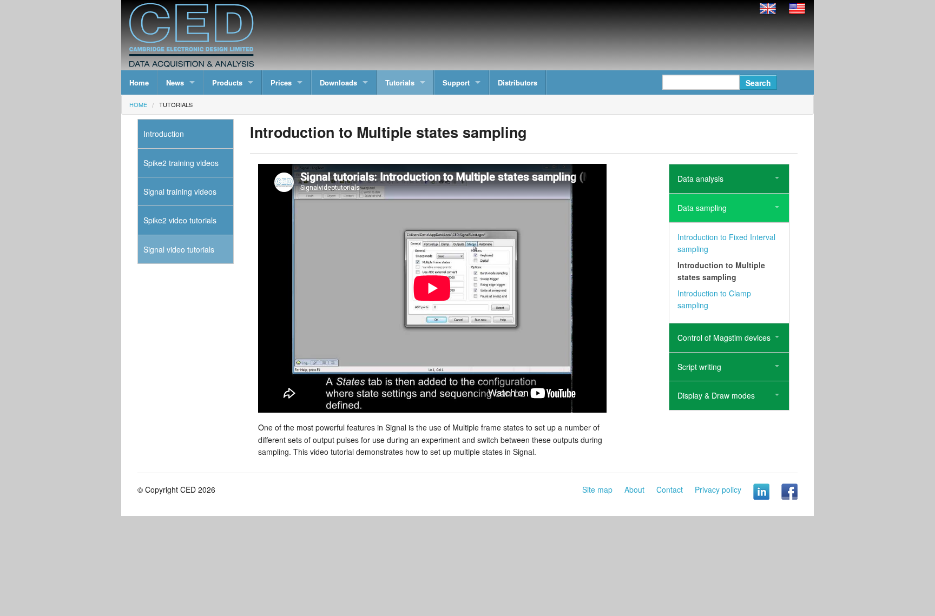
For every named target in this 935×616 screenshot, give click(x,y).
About (634, 489)
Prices (281, 82)
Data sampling (702, 207)
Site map (597, 489)
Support (456, 82)
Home (139, 82)
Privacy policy (718, 489)
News (175, 82)
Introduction (163, 133)
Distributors (517, 82)
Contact (669, 489)
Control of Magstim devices (724, 337)
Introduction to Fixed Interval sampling (726, 242)
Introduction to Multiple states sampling (721, 271)
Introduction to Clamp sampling (714, 299)
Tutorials (399, 82)
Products (227, 82)
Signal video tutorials (178, 249)
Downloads (338, 82)
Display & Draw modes (716, 395)
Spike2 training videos (181, 162)
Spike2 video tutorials (179, 220)
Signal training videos (179, 191)
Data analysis (700, 178)
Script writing (699, 366)
